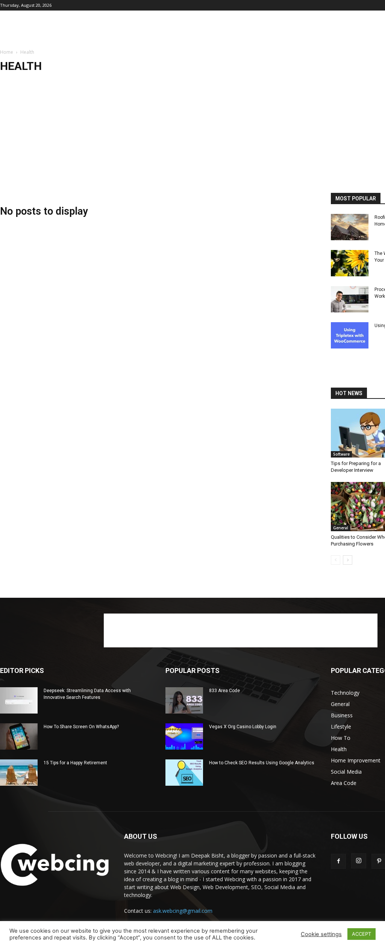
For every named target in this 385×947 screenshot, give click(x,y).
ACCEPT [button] (361, 934)
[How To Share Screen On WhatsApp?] (19, 736)
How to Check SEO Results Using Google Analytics (261, 762)
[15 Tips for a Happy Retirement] (19, 772)
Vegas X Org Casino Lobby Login (242, 726)
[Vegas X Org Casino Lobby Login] (184, 736)
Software (341, 454)
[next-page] (347, 560)
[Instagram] (358, 860)
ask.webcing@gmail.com (182, 910)
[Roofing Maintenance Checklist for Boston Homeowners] (349, 227)
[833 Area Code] (184, 700)
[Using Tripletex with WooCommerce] (349, 335)
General (340, 527)
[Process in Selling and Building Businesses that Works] (349, 299)
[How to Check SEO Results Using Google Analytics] (184, 772)
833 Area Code (224, 690)
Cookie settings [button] (321, 934)
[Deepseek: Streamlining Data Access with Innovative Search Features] (19, 700)
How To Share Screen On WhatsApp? (81, 726)
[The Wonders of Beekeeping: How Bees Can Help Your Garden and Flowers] (349, 263)
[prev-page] (335, 560)
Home (6, 52)
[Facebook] (338, 861)
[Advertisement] (192, 136)
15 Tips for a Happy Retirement (75, 762)
